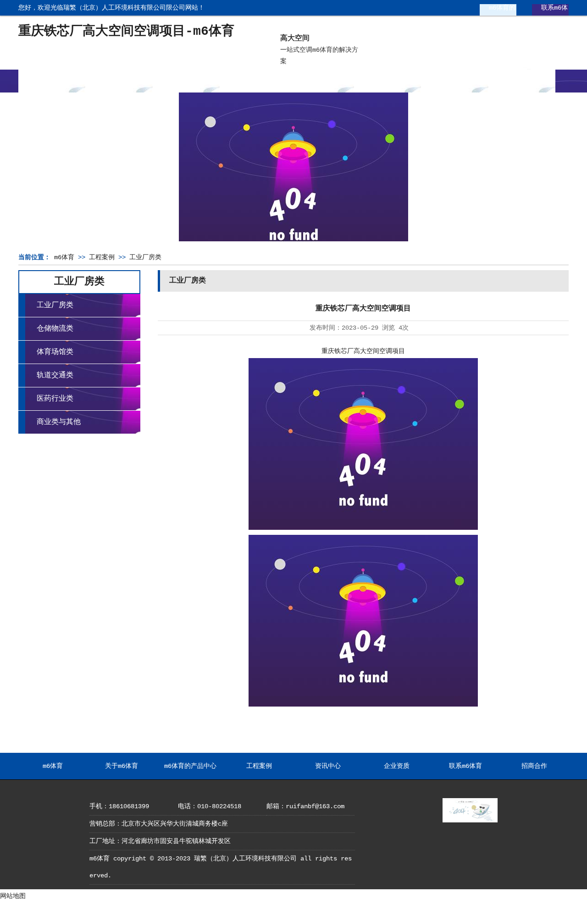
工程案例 (253, 81)
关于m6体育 (119, 81)
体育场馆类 (55, 352)
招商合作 (522, 81)
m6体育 (52, 81)
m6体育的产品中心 (495, 11)
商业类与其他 (59, 422)
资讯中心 (320, 81)
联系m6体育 (547, 11)
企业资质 (387, 81)
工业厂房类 (145, 257)
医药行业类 (55, 399)
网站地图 (13, 896)
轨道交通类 (55, 375)
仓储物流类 (55, 329)
